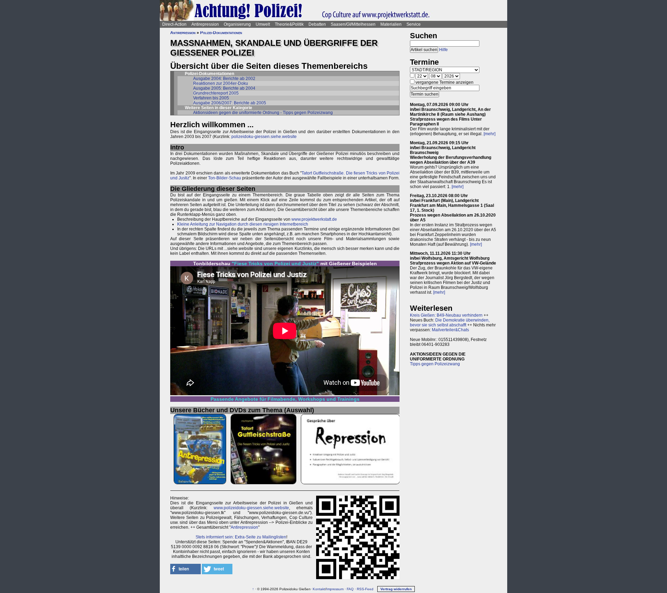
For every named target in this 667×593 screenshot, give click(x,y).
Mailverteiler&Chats (450, 329)
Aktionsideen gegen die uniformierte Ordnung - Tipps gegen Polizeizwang (263, 112)
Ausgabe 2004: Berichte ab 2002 (224, 78)
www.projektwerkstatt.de (314, 219)
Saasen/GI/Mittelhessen (353, 24)
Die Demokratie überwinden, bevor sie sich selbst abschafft (449, 322)
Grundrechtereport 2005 (216, 93)
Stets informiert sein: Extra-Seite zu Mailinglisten (241, 537)
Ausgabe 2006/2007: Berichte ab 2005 (229, 102)
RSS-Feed (365, 589)
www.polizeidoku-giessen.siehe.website (251, 507)
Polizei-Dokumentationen (221, 32)
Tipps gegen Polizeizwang (435, 364)
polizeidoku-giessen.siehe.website (264, 136)
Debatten (317, 24)
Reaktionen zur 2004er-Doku (220, 83)
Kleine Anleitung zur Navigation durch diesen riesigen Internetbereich (242, 224)
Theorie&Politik (289, 24)
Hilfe (443, 49)
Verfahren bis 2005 (211, 98)
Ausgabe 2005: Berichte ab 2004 (224, 88)
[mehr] (489, 133)
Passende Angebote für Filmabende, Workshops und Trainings (285, 399)
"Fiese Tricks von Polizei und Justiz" (275, 263)
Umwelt (263, 24)
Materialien (391, 24)
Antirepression (205, 24)
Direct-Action (174, 24)
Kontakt (319, 589)
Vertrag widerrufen (396, 589)
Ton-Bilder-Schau (224, 178)
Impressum (335, 589)
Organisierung (237, 24)
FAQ (350, 589)
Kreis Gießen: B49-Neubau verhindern (446, 315)
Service (413, 24)
